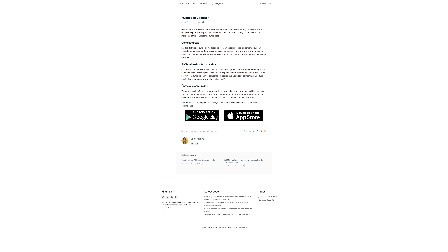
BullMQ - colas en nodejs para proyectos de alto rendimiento (243, 161)
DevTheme (242, 227)
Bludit (232, 227)
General (263, 3)
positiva (213, 131)
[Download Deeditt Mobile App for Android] (202, 116)
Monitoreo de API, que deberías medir (198, 160)
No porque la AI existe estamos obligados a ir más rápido (227, 215)
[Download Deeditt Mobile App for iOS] (243, 116)
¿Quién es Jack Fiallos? (267, 197)
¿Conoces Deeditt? (266, 200)
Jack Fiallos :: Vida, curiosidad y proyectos (201, 3)
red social (193, 131)
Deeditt (190, 102)
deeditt (184, 131)
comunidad (204, 131)
